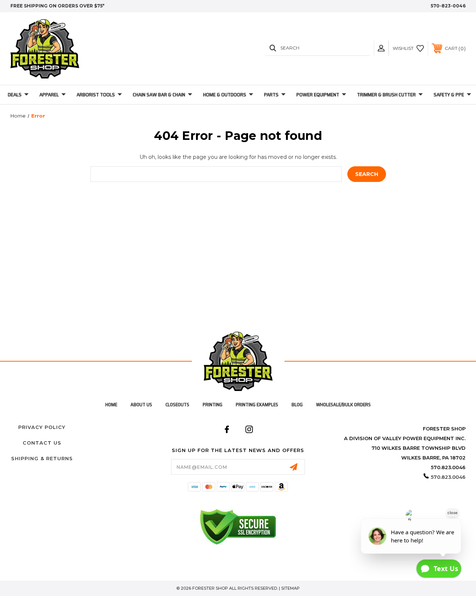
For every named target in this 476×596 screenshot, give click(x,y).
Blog (297, 404)
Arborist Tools (96, 94)
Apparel (49, 94)
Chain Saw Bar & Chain (159, 94)
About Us (141, 404)
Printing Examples (257, 404)
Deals (15, 94)
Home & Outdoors (224, 94)
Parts (271, 94)
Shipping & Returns (42, 458)
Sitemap (290, 588)
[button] (381, 48)
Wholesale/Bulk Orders (343, 404)
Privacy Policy (41, 427)
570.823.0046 (448, 477)
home (111, 404)
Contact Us (42, 443)
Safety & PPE (449, 94)
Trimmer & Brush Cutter (386, 94)
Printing (212, 404)
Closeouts (177, 404)
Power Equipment (317, 94)
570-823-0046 (448, 6)
